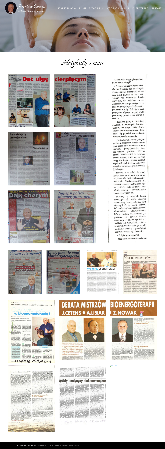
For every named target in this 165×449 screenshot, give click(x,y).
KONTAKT (156, 8)
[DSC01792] (29, 185)
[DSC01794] (29, 127)
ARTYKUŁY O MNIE (116, 8)
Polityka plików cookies (71, 445)
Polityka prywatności (55, 445)
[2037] (101, 293)
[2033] (82, 360)
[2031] (82, 424)
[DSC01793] (75, 127)
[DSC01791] (29, 243)
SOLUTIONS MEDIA (40, 445)
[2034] (133, 360)
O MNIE (82, 8)
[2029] (113, 365)
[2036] (140, 293)
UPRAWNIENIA (96, 8)
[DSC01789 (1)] (75, 243)
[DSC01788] (25, 293)
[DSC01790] (75, 185)
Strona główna (67, 8)
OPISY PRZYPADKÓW (138, 8)
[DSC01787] (63, 293)
